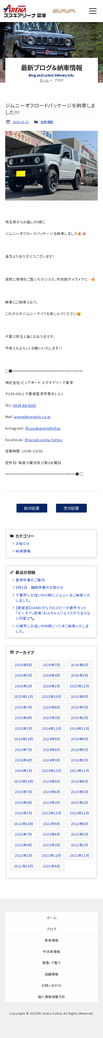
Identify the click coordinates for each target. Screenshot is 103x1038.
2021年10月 (23, 866)
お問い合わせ (51, 985)
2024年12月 (51, 728)
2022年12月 (51, 813)
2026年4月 (51, 675)
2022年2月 (79, 844)
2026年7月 (51, 664)
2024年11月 (79, 728)
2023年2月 (79, 802)
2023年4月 (23, 802)
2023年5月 (79, 791)
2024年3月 (51, 760)
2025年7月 (23, 707)
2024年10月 (23, 738)
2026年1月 (51, 686)
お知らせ (23, 543)
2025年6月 (51, 707)
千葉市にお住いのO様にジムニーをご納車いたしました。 (53, 597)
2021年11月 (79, 855)
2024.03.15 (21, 122)
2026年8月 (23, 664)
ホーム (44, 80)
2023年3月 (51, 802)
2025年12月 (79, 686)
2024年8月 (79, 738)
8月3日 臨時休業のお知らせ (39, 587)
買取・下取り (51, 962)
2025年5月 (79, 707)
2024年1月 (23, 770)
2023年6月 (51, 791)
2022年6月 (51, 834)
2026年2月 (23, 686)
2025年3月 (51, 717)
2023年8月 (79, 781)
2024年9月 (51, 738)
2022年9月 (51, 823)
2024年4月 (23, 760)
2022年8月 (79, 823)
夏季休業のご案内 (30, 579)
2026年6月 (79, 664)
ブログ (52, 928)
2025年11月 (23, 696)
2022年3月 (51, 844)
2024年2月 (79, 760)
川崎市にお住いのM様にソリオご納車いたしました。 (52, 628)
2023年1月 (23, 813)
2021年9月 (51, 866)
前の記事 (32, 508)
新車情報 (52, 940)
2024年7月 (23, 749)
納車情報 (47, 122)
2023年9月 (51, 781)
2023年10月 (23, 781)
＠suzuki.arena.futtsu (43, 439)
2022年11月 (79, 813)
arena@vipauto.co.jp (32, 416)
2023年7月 (23, 791)
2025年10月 (51, 696)
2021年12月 (51, 855)
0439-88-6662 (24, 405)
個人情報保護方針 (51, 996)
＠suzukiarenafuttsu (43, 428)
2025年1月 (23, 728)
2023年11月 (79, 770)
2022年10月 (23, 823)
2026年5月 (23, 675)
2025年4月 (23, 717)
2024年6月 (51, 749)
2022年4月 (23, 844)
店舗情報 (52, 974)
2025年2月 (79, 717)
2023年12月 (51, 770)
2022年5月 (79, 834)
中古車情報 (51, 951)
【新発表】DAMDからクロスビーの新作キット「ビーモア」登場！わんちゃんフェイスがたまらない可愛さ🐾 (53, 613)
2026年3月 (79, 675)
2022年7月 (23, 834)
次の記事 (71, 508)
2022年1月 (23, 855)
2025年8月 (79, 696)
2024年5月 (79, 749)
